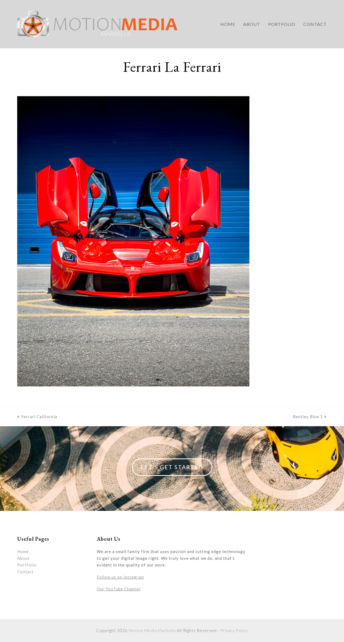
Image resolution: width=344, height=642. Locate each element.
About (23, 558)
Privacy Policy (234, 630)
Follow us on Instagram (120, 577)
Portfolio (27, 564)
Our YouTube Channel (119, 588)
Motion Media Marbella (152, 630)
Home (23, 551)
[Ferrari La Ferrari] (133, 384)
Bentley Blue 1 (308, 416)
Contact (25, 571)
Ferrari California (39, 416)
